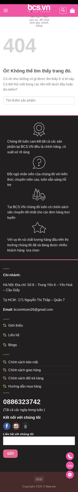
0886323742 (22, 402)
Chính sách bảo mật (23, 362)
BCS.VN (27, 146)
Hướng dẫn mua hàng (24, 386)
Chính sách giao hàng (24, 370)
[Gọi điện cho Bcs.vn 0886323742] (70, 456)
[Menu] (5, 10)
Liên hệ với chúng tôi (18, 434)
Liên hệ (13, 335)
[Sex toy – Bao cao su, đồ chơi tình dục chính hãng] (39, 8)
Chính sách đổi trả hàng (25, 378)
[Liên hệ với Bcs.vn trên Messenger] (70, 475)
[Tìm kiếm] (63, 10)
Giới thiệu (15, 325)
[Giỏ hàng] (72, 10)
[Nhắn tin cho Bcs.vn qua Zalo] (70, 465)
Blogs (12, 345)
